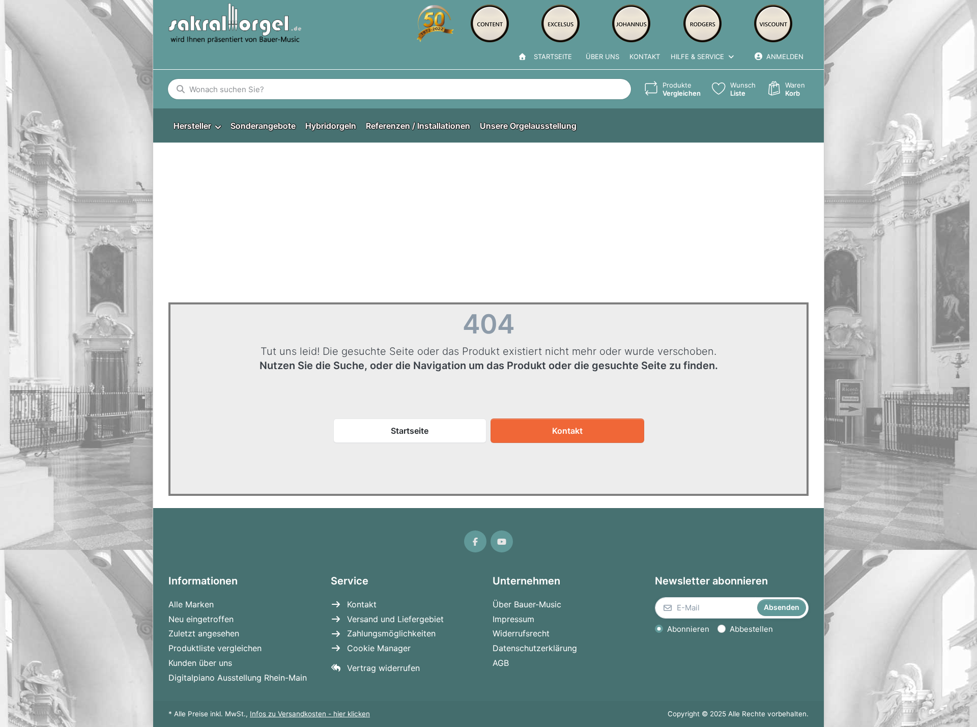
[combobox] (399, 89)
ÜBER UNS (602, 56)
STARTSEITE (551, 56)
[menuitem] (196, 126)
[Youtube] (502, 541)
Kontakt (644, 56)
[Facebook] (475, 541)
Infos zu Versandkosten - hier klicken (310, 714)
